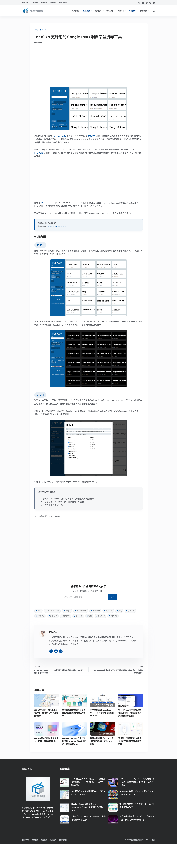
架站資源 (132, 11)
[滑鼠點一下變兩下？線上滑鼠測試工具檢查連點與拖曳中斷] (130, 729)
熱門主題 (109, 11)
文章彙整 (35, 2)
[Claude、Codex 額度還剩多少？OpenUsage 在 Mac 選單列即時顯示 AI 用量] (64, 807)
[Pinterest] (147, 3)
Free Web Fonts (52, 611)
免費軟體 (75, 11)
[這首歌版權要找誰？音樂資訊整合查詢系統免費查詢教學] (74, 700)
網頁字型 (92, 136)
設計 (89, 616)
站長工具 (130, 611)
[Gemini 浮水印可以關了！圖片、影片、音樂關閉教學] (46, 729)
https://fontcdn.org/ (57, 226)
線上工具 (86, 11)
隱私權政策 (63, 2)
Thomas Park (47, 203)
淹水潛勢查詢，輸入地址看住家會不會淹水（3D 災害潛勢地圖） (46, 713)
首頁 (36, 30)
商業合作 (53, 2)
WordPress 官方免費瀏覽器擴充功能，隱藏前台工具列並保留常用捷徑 (129, 713)
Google (66, 611)
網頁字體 (53, 616)
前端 (119, 611)
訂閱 (113, 597)
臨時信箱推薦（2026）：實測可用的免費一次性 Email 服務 (102, 741)
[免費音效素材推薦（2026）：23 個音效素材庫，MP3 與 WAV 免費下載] (113, 819)
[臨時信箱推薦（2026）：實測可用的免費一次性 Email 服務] (102, 729)
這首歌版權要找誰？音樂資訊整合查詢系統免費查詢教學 (73, 713)
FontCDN (38, 153)
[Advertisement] (88, 65)
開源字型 (100, 616)
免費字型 (108, 611)
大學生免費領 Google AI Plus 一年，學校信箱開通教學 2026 (102, 713)
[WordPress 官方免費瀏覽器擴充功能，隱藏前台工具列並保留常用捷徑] (130, 700)
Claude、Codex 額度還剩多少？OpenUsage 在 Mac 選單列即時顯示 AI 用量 (87, 807)
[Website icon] (56, 651)
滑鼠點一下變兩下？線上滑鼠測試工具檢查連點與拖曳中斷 (129, 741)
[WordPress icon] (61, 651)
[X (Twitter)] (143, 3)
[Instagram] (150, 3)
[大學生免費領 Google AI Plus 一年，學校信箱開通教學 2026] (102, 700)
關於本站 (25, 2)
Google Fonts (60, 136)
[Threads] (154, 3)
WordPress (146, 840)
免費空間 (98, 11)
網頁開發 (65, 616)
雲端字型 (113, 616)
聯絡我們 (44, 2)
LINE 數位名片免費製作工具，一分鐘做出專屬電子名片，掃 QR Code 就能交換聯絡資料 (88, 782)
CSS (38, 611)
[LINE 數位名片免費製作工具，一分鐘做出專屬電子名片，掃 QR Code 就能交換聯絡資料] (64, 782)
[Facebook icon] (51, 651)
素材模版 (143, 11)
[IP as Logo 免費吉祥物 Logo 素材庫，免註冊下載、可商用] (113, 794)
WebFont (95, 611)
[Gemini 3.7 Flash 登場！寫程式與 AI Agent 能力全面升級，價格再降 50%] (74, 729)
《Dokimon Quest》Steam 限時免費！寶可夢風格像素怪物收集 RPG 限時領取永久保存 (137, 782)
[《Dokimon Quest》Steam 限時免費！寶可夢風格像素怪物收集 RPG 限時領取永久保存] (113, 782)
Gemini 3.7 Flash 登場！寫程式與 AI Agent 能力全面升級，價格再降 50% (74, 741)
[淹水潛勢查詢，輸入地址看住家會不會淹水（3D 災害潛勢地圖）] (46, 700)
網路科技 (121, 11)
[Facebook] (139, 3)
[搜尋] (154, 11)
